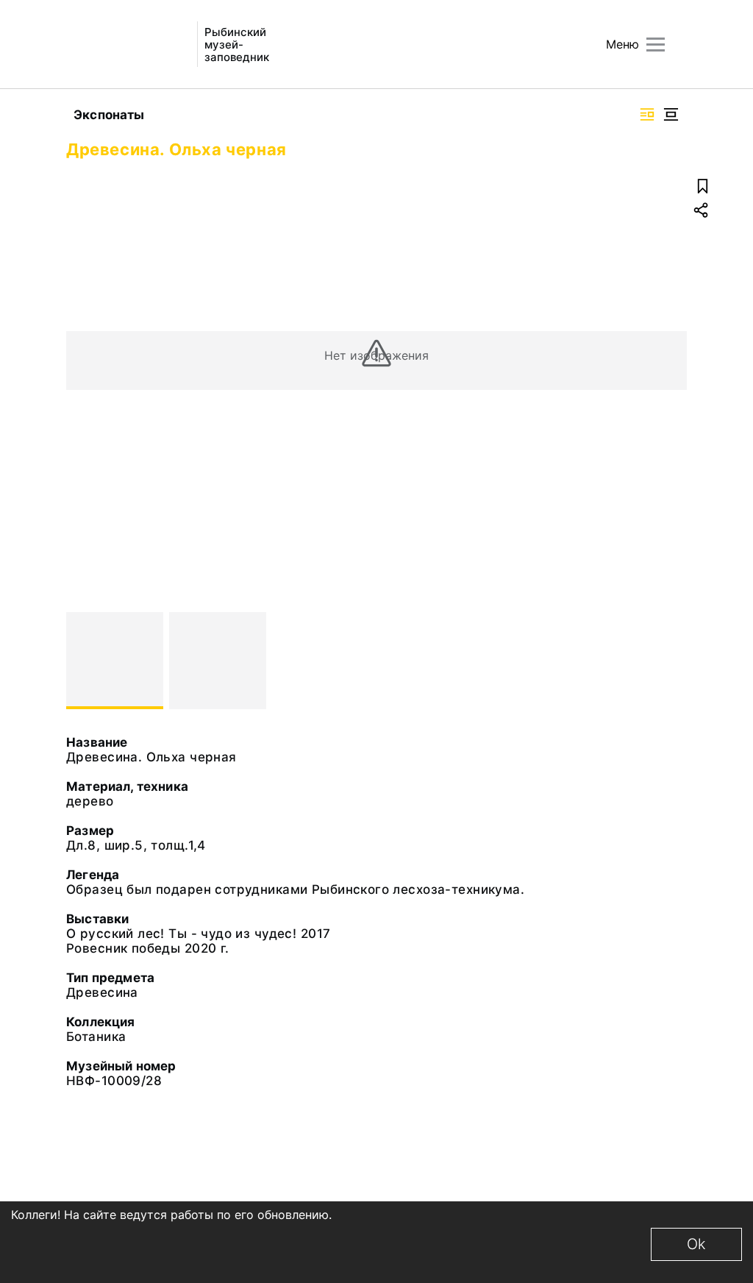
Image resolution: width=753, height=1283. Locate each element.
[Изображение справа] (647, 114)
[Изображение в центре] (670, 114)
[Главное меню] (655, 44)
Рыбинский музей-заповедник (236, 44)
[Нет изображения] (114, 660)
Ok (696, 1244)
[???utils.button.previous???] (83, 660)
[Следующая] (669, 660)
